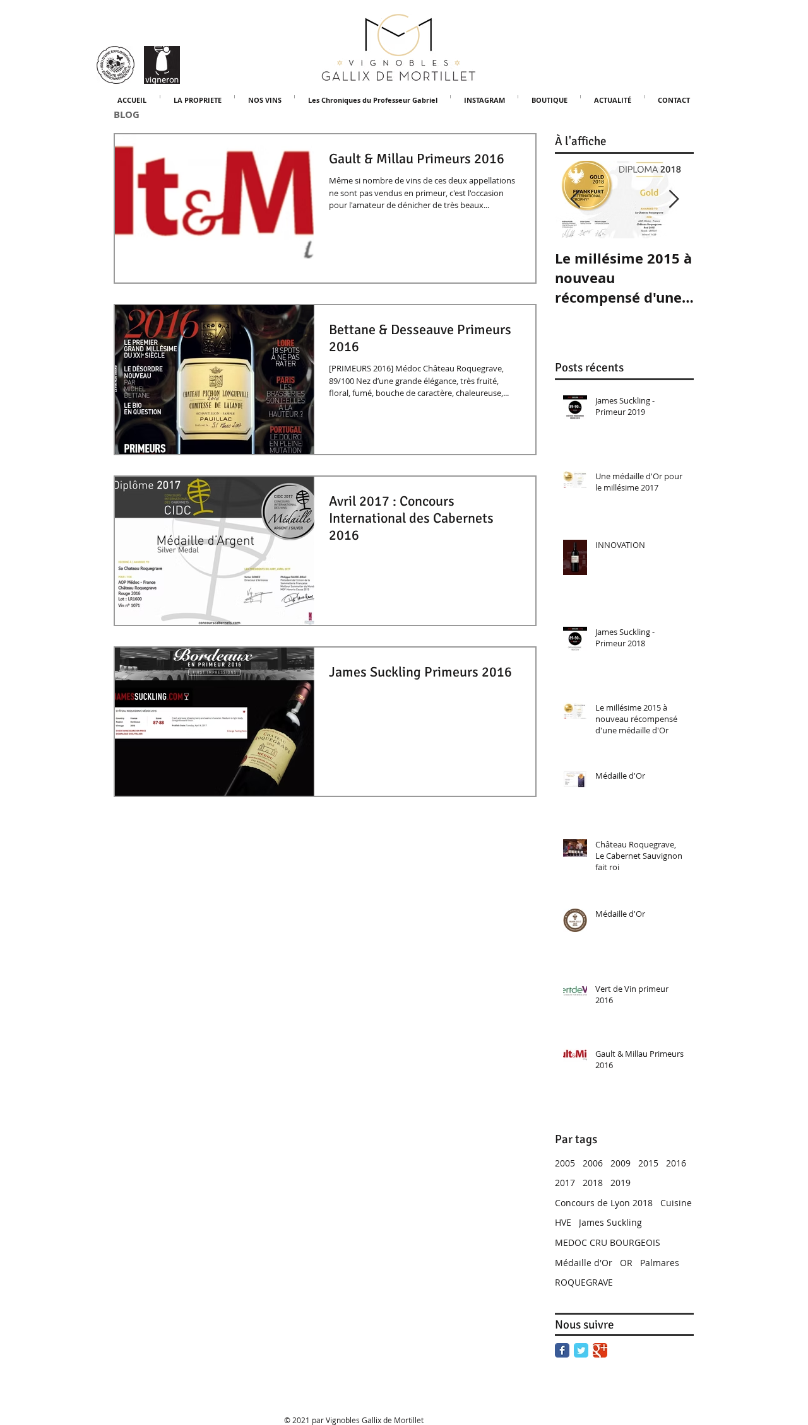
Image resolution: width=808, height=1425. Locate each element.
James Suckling (610, 1222)
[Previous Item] (575, 199)
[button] (264, 96)
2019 (620, 1183)
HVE (563, 1222)
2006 (593, 1163)
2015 (648, 1163)
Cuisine (676, 1203)
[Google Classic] (600, 1350)
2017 (565, 1183)
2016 (676, 1163)
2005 (565, 1163)
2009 (620, 1163)
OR (626, 1263)
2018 (593, 1183)
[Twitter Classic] (581, 1350)
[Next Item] (673, 199)
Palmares (659, 1263)
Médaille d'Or (583, 1263)
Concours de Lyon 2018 (604, 1203)
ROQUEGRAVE (584, 1282)
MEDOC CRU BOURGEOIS (607, 1242)
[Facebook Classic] (562, 1350)
